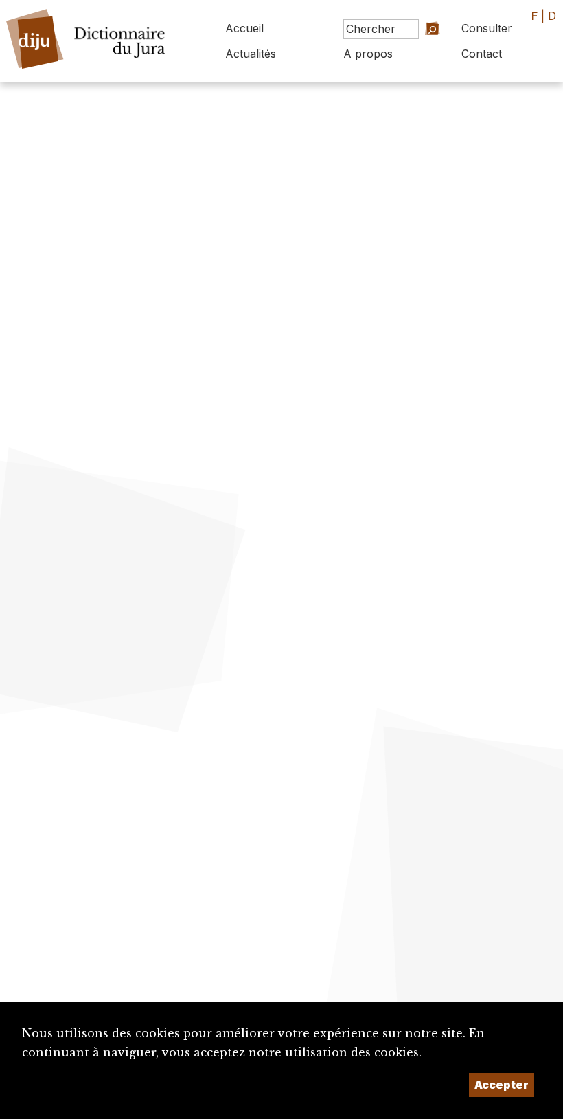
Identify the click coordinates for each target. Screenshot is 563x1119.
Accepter (501, 1085)
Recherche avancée (416, 58)
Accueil (244, 28)
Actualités (250, 53)
